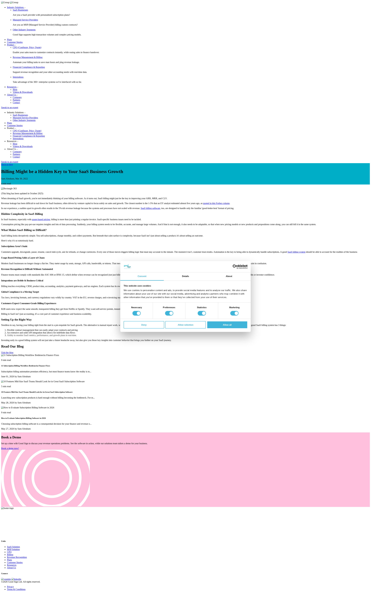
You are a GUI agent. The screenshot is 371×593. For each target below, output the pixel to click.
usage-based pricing (41, 219)
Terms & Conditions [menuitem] (16, 589)
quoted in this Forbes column (216, 203)
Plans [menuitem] (9, 560)
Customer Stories (15, 42)
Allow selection (185, 325)
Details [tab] (185, 276)
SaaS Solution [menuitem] (13, 547)
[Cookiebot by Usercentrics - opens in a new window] (235, 266)
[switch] (169, 313)
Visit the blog (7, 352)
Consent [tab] (142, 276)
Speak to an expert (9, 107)
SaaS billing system (296, 252)
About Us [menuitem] (11, 567)
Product (11, 45)
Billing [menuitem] (10, 554)
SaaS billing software (150, 208)
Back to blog (7, 164)
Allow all (227, 325)
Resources (12, 87)
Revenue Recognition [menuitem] (17, 557)
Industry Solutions (15, 7)
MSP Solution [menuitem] (13, 549)
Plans (9, 39)
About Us (12, 94)
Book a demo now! (10, 448)
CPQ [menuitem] (9, 552)
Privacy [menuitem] (10, 586)
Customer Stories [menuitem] (15, 562)
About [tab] (229, 276)
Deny (144, 325)
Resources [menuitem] (11, 565)
